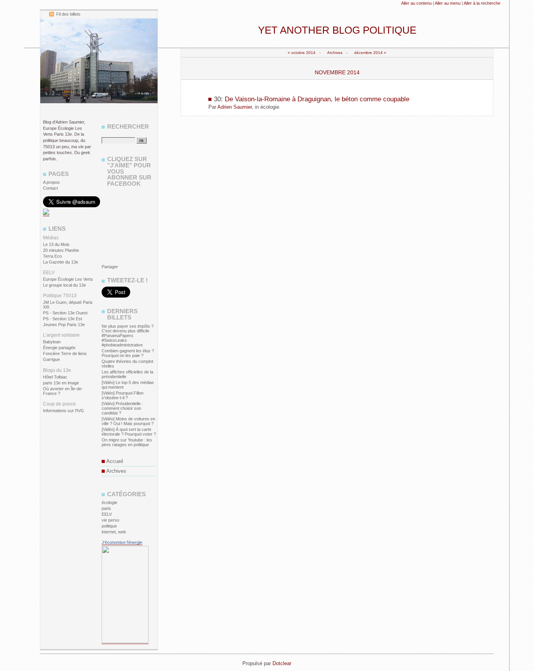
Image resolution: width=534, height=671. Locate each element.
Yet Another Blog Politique (337, 30)
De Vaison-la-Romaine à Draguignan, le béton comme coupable (317, 99)
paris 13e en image (61, 382)
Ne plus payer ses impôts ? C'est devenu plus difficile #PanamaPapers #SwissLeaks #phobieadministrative (128, 335)
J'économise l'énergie (122, 542)
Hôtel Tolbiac (55, 377)
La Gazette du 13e (60, 262)
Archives (334, 52)
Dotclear (281, 663)
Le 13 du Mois (56, 244)
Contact (50, 188)
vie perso (110, 520)
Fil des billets (68, 14)
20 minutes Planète (61, 250)
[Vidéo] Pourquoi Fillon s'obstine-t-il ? (122, 395)
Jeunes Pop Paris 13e (64, 324)
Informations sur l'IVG (63, 410)
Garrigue (51, 359)
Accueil (114, 461)
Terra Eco (52, 256)
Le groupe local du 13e (64, 285)
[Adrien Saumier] (46, 213)
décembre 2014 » (370, 52)
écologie (109, 502)
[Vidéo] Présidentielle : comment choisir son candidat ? (122, 408)
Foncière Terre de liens (65, 353)
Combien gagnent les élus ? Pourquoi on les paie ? (128, 353)
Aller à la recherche (482, 3)
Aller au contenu (416, 3)
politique (109, 526)
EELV (107, 514)
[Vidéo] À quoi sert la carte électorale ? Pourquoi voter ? (129, 431)
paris (106, 508)
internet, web (114, 531)
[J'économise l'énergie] (125, 641)
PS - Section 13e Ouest (65, 312)
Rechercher (128, 127)
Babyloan (52, 341)
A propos (51, 182)
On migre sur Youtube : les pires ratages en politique (127, 442)
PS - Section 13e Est (62, 318)
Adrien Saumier (234, 107)
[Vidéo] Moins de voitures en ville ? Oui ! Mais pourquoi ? (128, 421)
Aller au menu (448, 3)
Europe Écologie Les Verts (68, 279)
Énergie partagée (59, 347)
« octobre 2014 (301, 52)
